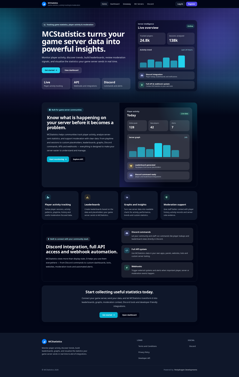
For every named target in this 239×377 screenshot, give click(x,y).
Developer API (144, 358)
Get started (50, 70)
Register (191, 4)
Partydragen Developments (185, 370)
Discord (192, 346)
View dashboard (71, 70)
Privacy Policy (143, 352)
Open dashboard (129, 315)
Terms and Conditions (147, 346)
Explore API (78, 159)
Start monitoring (56, 159)
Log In (180, 4)
